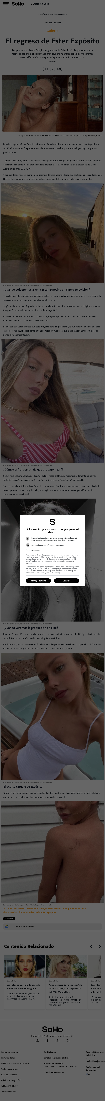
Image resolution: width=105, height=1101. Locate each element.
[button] (52, 550)
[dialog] (52, 550)
